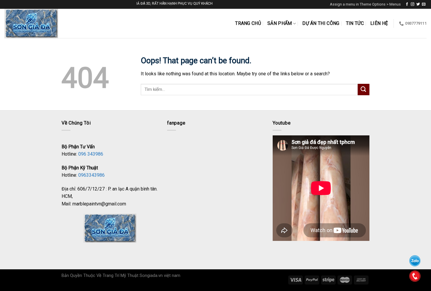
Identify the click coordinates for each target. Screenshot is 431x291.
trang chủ (248, 23)
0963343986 (91, 175)
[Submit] (363, 89)
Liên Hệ (379, 23)
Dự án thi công (320, 23)
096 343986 (90, 154)
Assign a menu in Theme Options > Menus (365, 4)
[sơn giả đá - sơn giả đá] (36, 23)
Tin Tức (355, 23)
